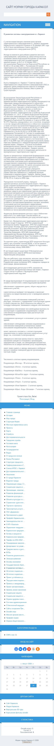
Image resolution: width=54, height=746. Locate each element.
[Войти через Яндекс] (29, 649)
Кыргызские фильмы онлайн (17, 713)
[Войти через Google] (33, 649)
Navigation (12, 25)
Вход (32, 399)
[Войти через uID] (16, 649)
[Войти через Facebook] (25, 649)
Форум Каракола (12, 706)
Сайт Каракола (12, 703)
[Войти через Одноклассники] (38, 649)
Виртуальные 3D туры (14, 709)
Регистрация (24, 399)
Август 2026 (27, 664)
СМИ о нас (10, 635)
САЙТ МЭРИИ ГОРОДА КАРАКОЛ (27, 7)
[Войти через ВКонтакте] (20, 649)
